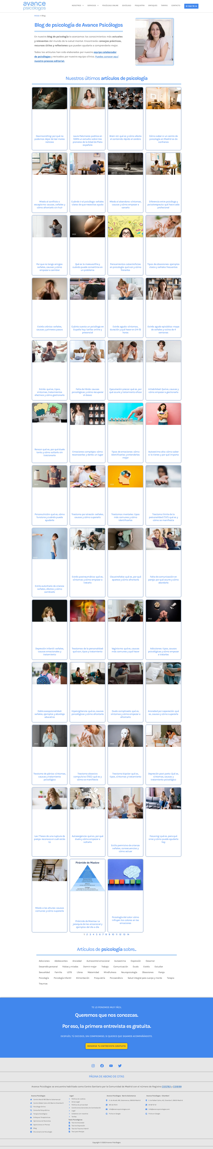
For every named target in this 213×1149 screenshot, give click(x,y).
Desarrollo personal (48, 966)
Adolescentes (61, 961)
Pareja (161, 972)
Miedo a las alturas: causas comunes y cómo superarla (49, 909)
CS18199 (177, 1086)
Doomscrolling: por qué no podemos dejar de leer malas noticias (49, 139)
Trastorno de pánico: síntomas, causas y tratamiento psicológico (49, 776)
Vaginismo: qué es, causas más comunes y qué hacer (125, 650)
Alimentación (82, 978)
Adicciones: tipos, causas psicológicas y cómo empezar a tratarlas (163, 651)
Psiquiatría (99, 978)
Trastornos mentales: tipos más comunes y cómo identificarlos (125, 517)
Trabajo (105, 966)
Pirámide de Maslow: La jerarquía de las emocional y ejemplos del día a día (87, 924)
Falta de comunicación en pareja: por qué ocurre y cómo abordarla (163, 579)
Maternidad (93, 972)
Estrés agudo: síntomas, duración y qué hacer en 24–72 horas (125, 329)
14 (128, 934)
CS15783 (166, 1086)
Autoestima (120, 961)
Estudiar (159, 966)
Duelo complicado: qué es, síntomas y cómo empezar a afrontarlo (125, 714)
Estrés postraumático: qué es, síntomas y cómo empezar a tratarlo (87, 579)
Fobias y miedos (70, 966)
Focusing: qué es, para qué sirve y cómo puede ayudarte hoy (163, 839)
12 (120, 934)
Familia (58, 972)
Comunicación (120, 966)
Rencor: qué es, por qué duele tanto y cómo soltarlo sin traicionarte (50, 452)
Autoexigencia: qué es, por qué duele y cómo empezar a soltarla (87, 839)
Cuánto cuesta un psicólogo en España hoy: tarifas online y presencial (87, 329)
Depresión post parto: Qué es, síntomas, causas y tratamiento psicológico (163, 776)
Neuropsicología (129, 972)
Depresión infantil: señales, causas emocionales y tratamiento (49, 651)
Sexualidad (44, 972)
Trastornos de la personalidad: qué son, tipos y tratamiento (87, 650)
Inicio (36, 15)
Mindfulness (110, 972)
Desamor (150, 961)
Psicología (44, 978)
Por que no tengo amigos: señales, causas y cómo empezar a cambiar (49, 267)
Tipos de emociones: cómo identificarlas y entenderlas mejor (125, 454)
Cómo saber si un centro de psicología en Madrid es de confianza (163, 139)
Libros (80, 972)
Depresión (136, 961)
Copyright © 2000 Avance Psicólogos (106, 1142)
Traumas (43, 983)
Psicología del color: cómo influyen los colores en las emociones (125, 920)
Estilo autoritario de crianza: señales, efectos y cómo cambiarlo (49, 589)
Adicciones (44, 961)
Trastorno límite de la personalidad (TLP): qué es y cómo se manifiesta (163, 517)
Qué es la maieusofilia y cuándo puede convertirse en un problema (87, 267)
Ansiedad (77, 961)
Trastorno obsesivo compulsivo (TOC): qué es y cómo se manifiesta (87, 776)
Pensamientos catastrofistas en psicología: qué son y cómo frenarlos (125, 267)
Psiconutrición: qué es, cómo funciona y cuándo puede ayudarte (50, 517)
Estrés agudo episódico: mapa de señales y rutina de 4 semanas (163, 329)
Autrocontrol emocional (98, 961)
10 (113, 934)
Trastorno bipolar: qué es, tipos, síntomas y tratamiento (125, 775)
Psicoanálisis (116, 978)
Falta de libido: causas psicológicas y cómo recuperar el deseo (87, 392)
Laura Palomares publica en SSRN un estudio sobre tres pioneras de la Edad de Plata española (87, 140)
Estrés (146, 966)
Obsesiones (147, 972)
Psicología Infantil (62, 978)
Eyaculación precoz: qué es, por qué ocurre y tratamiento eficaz (125, 391)
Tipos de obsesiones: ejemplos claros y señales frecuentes (163, 266)
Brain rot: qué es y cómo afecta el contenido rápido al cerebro (125, 137)
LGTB (69, 972)
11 (116, 934)
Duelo (135, 966)
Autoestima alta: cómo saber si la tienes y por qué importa (163, 453)
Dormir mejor (90, 966)
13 (124, 934)
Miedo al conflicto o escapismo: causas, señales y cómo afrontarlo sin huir (49, 204)
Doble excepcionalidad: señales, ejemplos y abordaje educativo (50, 714)
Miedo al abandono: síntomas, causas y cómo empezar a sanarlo (125, 204)
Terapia (170, 978)
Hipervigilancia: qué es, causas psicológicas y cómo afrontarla (87, 712)
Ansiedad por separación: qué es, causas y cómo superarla (163, 712)
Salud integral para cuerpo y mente (145, 978)
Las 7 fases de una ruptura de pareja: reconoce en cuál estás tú (49, 839)
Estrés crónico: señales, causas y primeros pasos (49, 328)
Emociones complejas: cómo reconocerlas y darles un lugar (87, 453)
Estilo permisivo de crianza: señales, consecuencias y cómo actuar (125, 848)
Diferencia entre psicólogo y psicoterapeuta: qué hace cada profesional (163, 204)
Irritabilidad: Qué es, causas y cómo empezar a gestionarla (163, 391)
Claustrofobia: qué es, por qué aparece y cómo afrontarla (125, 578)
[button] (191, 6)
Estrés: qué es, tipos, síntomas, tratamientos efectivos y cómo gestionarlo (49, 392)
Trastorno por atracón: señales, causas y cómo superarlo (87, 516)
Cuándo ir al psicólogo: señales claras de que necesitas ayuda (87, 203)
